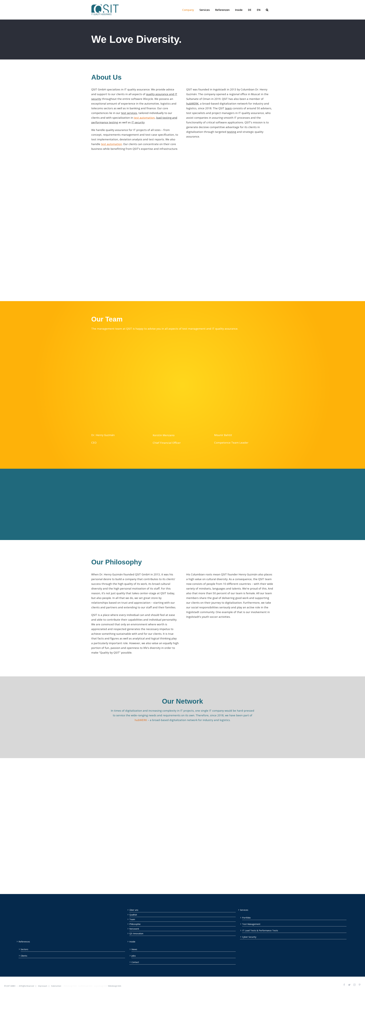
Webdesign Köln (70, 986)
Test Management (251, 924)
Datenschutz (56, 986)
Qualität (133, 914)
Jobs (133, 955)
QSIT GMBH (10, 986)
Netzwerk (134, 928)
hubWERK (141, 720)
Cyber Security (249, 936)
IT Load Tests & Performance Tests (260, 930)
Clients (24, 955)
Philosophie (135, 924)
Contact (135, 962)
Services (244, 909)
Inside (132, 941)
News (134, 949)
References (24, 941)
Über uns (133, 909)
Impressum (42, 986)
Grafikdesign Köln (85, 986)
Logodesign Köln (101, 986)
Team (132, 919)
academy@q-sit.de (237, 863)
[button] (267, 10)
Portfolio (246, 917)
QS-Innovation (136, 933)
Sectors (24, 949)
